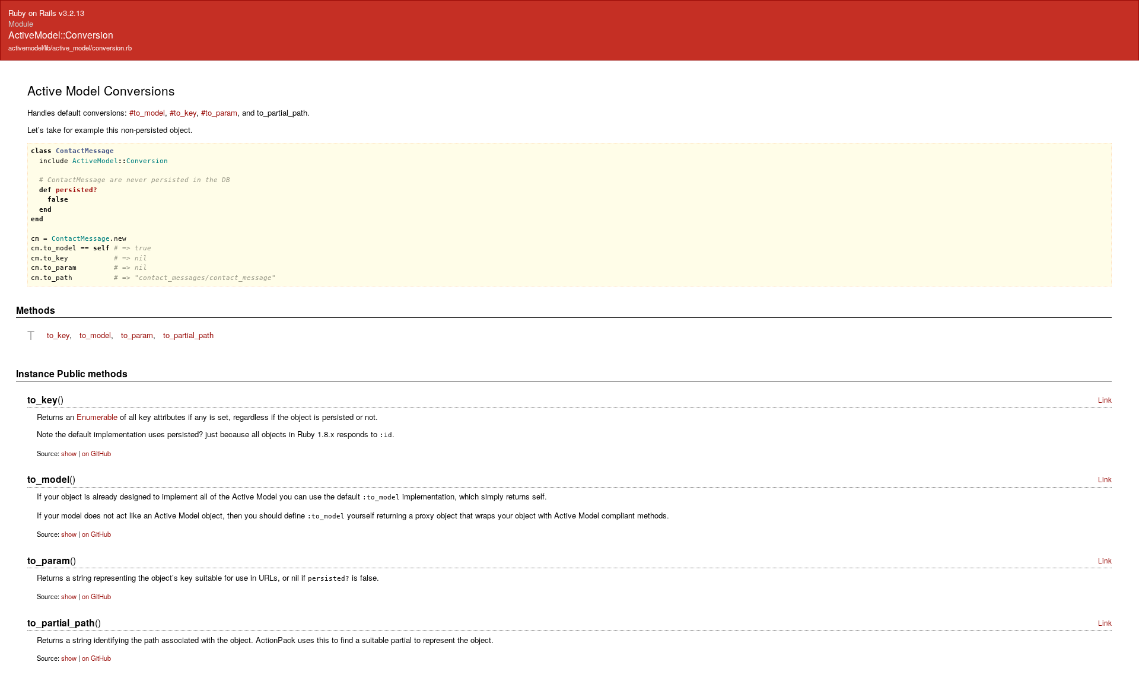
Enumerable (97, 416)
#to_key (183, 112)
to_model (95, 334)
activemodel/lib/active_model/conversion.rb (70, 47)
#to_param (219, 112)
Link (1105, 399)
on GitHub (96, 453)
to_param (137, 334)
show (69, 453)
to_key (58, 334)
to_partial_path (188, 334)
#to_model (147, 112)
